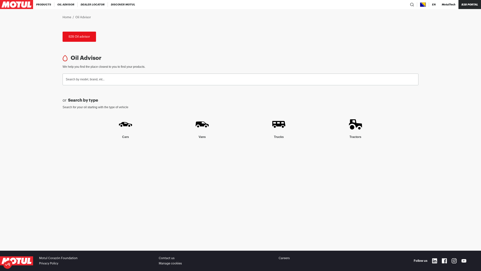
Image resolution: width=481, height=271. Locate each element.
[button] (7, 264)
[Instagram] (454, 260)
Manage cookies (170, 263)
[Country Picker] (423, 4)
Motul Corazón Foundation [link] (58, 258)
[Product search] (412, 4)
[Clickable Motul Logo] (16, 4)
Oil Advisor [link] (83, 17)
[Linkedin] (434, 260)
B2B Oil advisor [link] (79, 36)
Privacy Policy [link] (48, 263)
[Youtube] (464, 260)
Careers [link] (284, 258)
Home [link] (67, 17)
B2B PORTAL (469, 4)
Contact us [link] (167, 258)
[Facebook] (444, 260)
